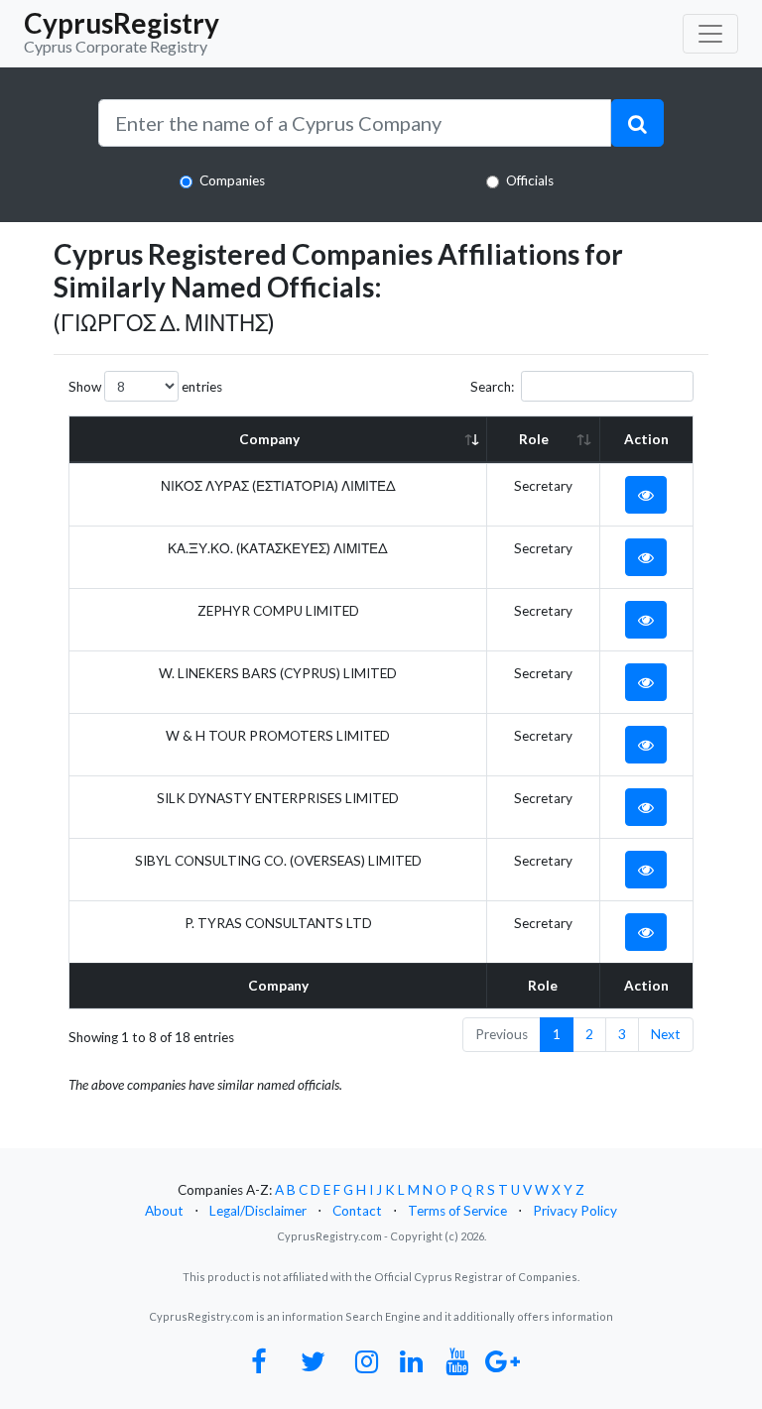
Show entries (145, 387)
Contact (357, 1211)
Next (666, 1034)
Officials (530, 180)
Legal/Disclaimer (258, 1211)
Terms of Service (457, 1211)
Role (534, 439)
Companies (232, 180)
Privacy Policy (575, 1211)
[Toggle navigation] (710, 34)
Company (269, 439)
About (164, 1211)
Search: (492, 387)
